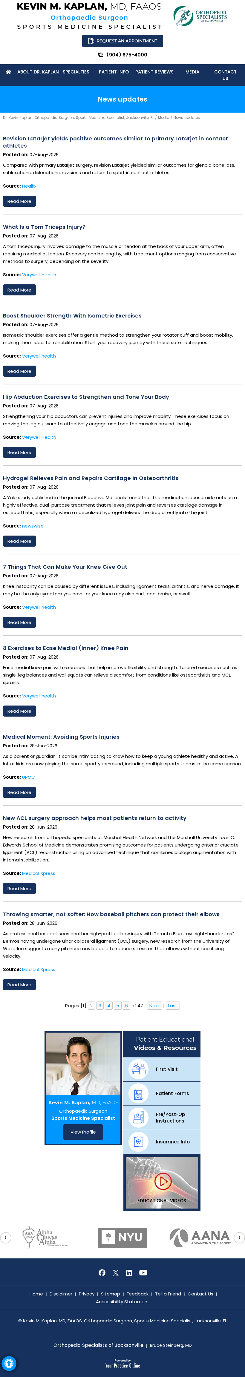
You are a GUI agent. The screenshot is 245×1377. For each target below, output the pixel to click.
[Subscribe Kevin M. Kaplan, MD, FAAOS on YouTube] (143, 1272)
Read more (19, 201)
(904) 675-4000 (126, 54)
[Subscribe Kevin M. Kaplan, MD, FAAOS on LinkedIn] (129, 1272)
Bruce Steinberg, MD (171, 1345)
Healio (29, 186)
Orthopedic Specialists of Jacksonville (98, 1345)
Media (163, 117)
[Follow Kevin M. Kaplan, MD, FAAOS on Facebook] (102, 1272)
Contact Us (200, 1294)
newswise (33, 526)
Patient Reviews (154, 72)
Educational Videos (161, 1200)
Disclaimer (61, 1294)
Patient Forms (172, 1093)
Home (36, 1294)
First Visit (167, 1069)
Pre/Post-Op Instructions (170, 1117)
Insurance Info (173, 1142)
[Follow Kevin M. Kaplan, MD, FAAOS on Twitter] (115, 1272)
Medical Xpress (38, 873)
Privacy (86, 1294)
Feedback (137, 1294)
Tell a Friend (168, 1294)
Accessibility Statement (122, 1301)
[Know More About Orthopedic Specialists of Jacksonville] (200, 16)
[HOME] (8, 72)
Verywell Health (39, 275)
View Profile (83, 1132)
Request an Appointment (127, 41)
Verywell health (39, 356)
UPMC (28, 777)
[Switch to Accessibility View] (8, 1363)
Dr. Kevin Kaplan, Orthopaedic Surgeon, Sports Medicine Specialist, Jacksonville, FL (78, 117)
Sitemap (110, 1294)
